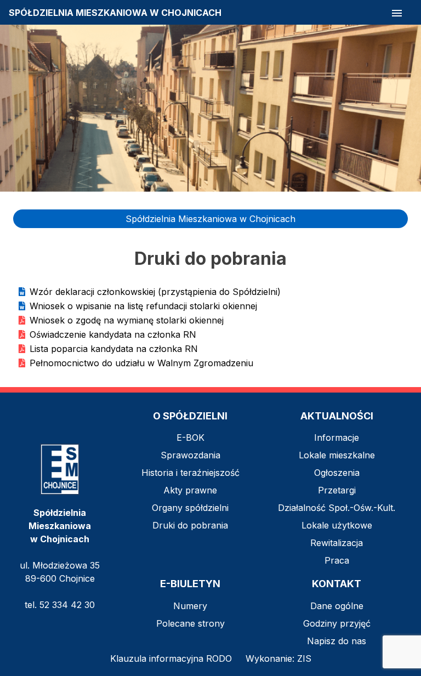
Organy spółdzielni (190, 507)
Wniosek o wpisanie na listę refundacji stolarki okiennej (143, 305)
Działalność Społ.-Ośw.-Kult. (336, 507)
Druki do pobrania (190, 525)
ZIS (304, 658)
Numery (190, 605)
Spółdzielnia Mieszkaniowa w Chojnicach (210, 218)
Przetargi (337, 490)
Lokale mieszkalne (337, 455)
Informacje (336, 437)
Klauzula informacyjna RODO (171, 658)
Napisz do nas (336, 640)
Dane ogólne (336, 605)
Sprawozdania (190, 455)
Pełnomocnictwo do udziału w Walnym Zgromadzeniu (141, 362)
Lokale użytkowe (336, 525)
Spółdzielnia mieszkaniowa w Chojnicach (115, 12)
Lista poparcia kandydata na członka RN (114, 348)
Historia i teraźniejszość (190, 472)
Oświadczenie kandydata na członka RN (113, 334)
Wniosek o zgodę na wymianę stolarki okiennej (127, 320)
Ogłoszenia (337, 472)
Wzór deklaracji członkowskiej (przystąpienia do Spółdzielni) (155, 291)
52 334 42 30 (67, 604)
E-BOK (190, 437)
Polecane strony (190, 623)
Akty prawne (190, 490)
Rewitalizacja (336, 542)
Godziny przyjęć (337, 623)
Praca (337, 560)
